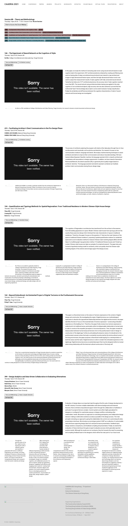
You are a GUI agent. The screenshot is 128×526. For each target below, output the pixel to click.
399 (6, 40)
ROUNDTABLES (87, 4)
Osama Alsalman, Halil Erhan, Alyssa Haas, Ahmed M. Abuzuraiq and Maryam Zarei (65, 40)
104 (6, 35)
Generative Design (23, 220)
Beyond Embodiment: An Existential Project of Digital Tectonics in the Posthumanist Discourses (31, 37)
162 (6, 37)
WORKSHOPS (68, 4)
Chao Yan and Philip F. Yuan (62, 37)
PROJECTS (58, 4)
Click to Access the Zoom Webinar (16, 24)
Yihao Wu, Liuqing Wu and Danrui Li (81, 35)
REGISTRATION (112, 4)
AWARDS (49, 4)
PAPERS (41, 4)
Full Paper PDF (8, 65)
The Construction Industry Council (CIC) (77, 504)
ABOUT (121, 4)
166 (6, 29)
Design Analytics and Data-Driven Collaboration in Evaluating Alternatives (26, 40)
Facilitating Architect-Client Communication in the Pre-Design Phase (25, 32)
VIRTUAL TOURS (100, 4)
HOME (24, 4)
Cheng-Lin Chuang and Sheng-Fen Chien (52, 32)
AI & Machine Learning (24, 62)
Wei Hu (40, 29)
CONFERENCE (32, 4)
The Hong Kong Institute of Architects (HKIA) (79, 506)
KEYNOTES (77, 4)
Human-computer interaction (26, 306)
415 (6, 32)
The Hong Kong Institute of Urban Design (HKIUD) (80, 508)
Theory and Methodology (11, 62)
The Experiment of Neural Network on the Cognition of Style (23, 29)
